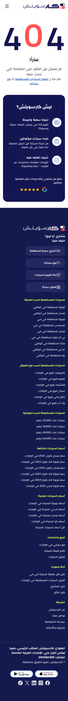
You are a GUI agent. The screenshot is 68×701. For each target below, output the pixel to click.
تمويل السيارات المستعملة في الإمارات (43, 580)
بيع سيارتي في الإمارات (52, 544)
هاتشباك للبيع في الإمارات (50, 384)
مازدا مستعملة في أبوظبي (49, 343)
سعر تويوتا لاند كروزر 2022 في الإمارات (43, 473)
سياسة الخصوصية (55, 621)
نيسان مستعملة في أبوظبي (49, 313)
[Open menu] (11, 6)
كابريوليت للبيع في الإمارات (50, 372)
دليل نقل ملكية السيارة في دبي (47, 574)
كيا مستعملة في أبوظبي (50, 355)
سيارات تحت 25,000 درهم (50, 420)
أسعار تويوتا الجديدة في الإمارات (46, 503)
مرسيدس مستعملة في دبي (49, 325)
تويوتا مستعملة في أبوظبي (49, 307)
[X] (27, 683)
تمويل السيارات (56, 556)
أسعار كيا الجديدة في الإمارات (48, 521)
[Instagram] (41, 683)
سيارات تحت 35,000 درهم (50, 426)
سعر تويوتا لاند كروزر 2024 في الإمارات (43, 480)
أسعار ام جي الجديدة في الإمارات (46, 509)
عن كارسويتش (57, 609)
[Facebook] (47, 683)
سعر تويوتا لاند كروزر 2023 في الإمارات (43, 461)
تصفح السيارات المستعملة (31, 79)
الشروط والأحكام (55, 627)
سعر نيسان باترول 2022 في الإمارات (45, 455)
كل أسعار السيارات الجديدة (50, 527)
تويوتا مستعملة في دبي (51, 319)
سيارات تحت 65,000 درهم (50, 438)
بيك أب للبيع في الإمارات (51, 403)
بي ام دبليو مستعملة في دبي (48, 337)
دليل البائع (59, 592)
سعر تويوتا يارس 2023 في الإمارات (45, 486)
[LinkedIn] (34, 683)
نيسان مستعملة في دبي (51, 331)
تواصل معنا (58, 616)
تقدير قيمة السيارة (54, 550)
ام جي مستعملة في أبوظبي (49, 349)
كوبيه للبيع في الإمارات (52, 378)
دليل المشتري (57, 586)
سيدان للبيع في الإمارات (51, 391)
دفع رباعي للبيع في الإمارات (49, 397)
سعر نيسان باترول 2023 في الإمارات (45, 467)
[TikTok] (20, 683)
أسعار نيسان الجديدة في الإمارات (46, 515)
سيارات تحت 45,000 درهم (50, 432)
